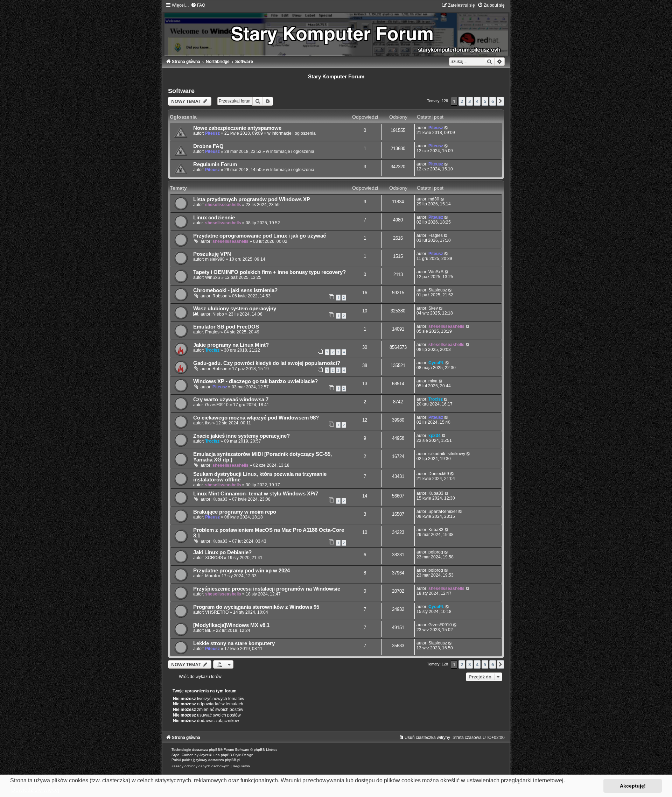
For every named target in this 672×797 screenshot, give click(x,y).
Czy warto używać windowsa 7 (230, 399)
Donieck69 (438, 473)
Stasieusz (437, 290)
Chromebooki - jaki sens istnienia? (235, 290)
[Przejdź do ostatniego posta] (446, 127)
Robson (219, 296)
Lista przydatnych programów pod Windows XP (251, 199)
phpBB (214, 750)
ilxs (208, 423)
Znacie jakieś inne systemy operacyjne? (241, 436)
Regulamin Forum (215, 164)
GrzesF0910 (217, 404)
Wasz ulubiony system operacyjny (234, 308)
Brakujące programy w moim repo (234, 512)
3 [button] (469, 101)
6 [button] (492, 101)
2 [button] (462, 101)
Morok (211, 575)
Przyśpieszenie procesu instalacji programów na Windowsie (266, 589)
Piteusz (212, 133)
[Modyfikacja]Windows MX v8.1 (231, 625)
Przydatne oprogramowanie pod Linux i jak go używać (259, 236)
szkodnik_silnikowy (446, 453)
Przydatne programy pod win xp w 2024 (241, 570)
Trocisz (212, 350)
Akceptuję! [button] (633, 786)
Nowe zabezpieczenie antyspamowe (237, 128)
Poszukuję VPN (212, 254)
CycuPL (436, 362)
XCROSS (214, 557)
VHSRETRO (217, 612)
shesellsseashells (223, 204)
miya (433, 381)
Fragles (435, 235)
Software (181, 90)
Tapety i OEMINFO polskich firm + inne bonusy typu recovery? (269, 272)
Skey (433, 308)
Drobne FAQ (208, 146)
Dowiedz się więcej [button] (35, 790)
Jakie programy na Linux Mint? (231, 345)
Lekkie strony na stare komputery (234, 643)
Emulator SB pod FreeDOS (226, 327)
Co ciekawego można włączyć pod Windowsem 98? (256, 418)
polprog (435, 552)
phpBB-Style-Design (237, 755)
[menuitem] (198, 5)
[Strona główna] (336, 29)
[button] (500, 101)
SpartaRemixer (442, 511)
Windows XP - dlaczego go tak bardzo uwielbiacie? (255, 381)
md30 (433, 199)
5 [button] (485, 101)
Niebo (218, 314)
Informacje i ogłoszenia (294, 133)
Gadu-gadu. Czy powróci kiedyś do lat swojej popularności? (266, 363)
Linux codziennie (214, 217)
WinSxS (212, 277)
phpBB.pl (232, 760)
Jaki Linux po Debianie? (222, 552)
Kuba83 (219, 499)
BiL (208, 630)
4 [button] (477, 101)
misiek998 (215, 259)
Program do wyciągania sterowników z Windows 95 (256, 607)
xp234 (434, 435)
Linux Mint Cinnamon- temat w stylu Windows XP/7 (255, 493)
